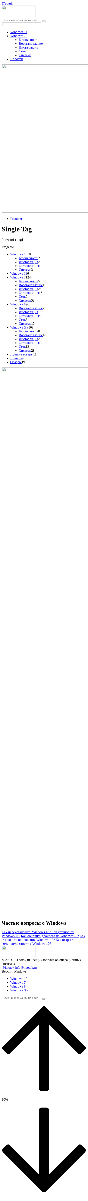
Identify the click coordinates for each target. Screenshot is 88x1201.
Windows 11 (18, 32)
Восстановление (31, 43)
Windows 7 (18, 277)
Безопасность (28, 39)
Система (25, 55)
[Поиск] (43, 21)
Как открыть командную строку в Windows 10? (38, 941)
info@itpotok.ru (26, 967)
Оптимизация (29, 266)
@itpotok (8, 967)
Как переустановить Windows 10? (26, 932)
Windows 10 (18, 36)
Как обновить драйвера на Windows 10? (50, 936)
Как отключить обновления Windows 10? (43, 938)
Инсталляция (28, 47)
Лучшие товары (21, 354)
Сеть (22, 51)
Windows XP (19, 327)
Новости (16, 59)
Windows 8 (18, 304)
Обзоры (16, 362)
